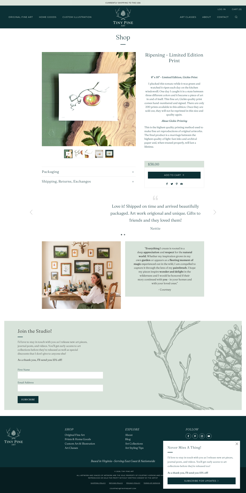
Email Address (26, 382)
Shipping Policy (98, 483)
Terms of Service (152, 483)
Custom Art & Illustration (80, 443)
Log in (222, 9)
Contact (223, 17)
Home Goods (47, 17)
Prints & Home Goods (78, 439)
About (206, 17)
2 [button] (124, 234)
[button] (68, 154)
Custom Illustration (77, 17)
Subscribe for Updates (200, 480)
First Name (24, 369)
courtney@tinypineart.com (123, 488)
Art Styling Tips (134, 448)
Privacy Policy (133, 483)
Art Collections (134, 443)
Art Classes (188, 17)
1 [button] (121, 234)
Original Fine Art (21, 17)
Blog (128, 439)
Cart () (237, 9)
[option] (89, 99)
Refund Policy (116, 483)
